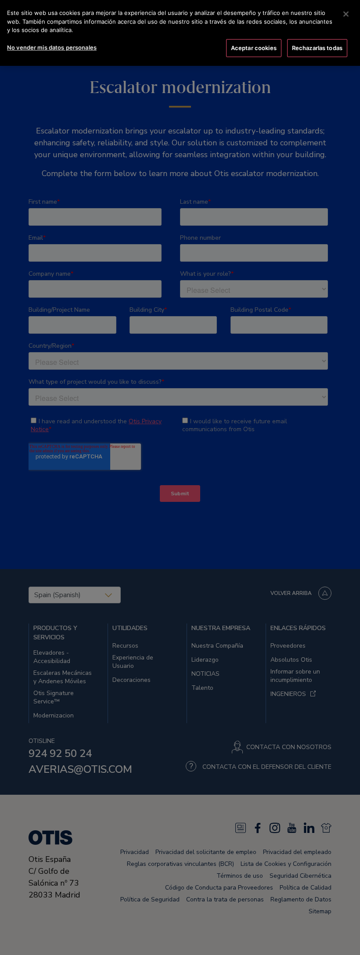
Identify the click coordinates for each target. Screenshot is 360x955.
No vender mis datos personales (52, 47)
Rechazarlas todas (317, 47)
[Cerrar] (346, 14)
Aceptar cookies (254, 47)
